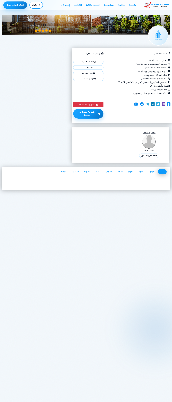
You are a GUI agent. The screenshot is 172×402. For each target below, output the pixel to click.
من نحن (121, 5)
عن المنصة (109, 5)
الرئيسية (133, 5)
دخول (34, 5)
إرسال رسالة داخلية (87, 105)
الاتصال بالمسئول (148, 155)
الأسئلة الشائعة (93, 5)
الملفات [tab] (120, 171)
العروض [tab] (109, 171)
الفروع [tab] (130, 171)
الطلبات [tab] (97, 171)
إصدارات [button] (66, 5)
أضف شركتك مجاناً (15, 5)
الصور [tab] (162, 171)
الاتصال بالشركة (87, 61)
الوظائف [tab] (63, 171)
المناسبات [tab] (75, 171)
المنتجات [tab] (141, 171)
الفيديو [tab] (152, 171)
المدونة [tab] (87, 171)
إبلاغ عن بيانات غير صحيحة (87, 113)
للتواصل (78, 5)
